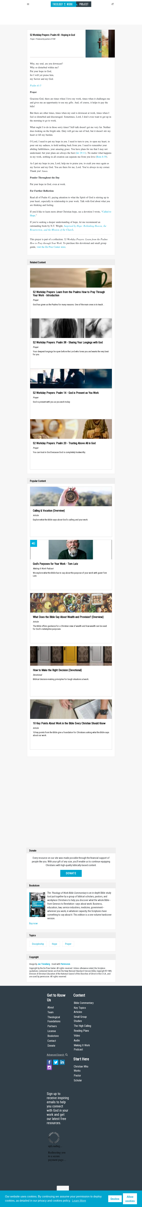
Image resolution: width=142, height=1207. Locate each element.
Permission (65, 964)
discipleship (38, 944)
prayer (68, 944)
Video (77, 1035)
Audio (77, 1040)
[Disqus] (71, 803)
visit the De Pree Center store (51, 246)
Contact (51, 1040)
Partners (52, 1026)
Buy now (33, 923)
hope (54, 944)
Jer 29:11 (80, 152)
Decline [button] (114, 1198)
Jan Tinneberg (44, 964)
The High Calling (82, 1025)
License (51, 1031)
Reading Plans (81, 1030)
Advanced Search (56, 1054)
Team (50, 1012)
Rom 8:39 (101, 156)
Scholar (78, 1080)
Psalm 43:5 (35, 85)
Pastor (77, 1075)
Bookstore (53, 1036)
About (50, 1007)
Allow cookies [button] (130, 1198)
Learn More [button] (79, 1200)
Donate (71, 873)
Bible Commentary (84, 1003)
